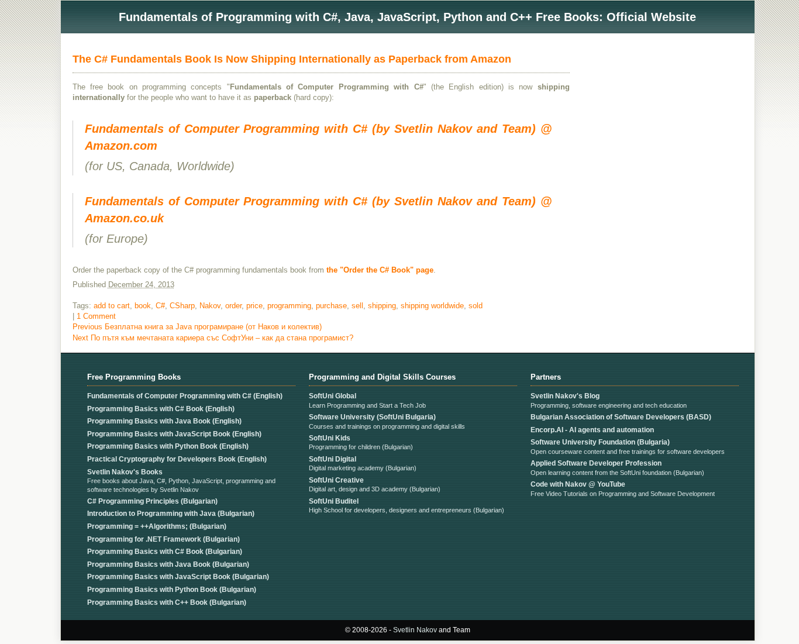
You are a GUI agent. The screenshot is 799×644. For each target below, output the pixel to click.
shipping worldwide (432, 305)
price (254, 305)
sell (357, 305)
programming (289, 305)
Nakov (210, 305)
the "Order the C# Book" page (379, 270)
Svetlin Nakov (415, 630)
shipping (382, 305)
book (143, 305)
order (233, 305)
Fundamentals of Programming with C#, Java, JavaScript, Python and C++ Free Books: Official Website (407, 17)
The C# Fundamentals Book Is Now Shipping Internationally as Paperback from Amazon (292, 59)
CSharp (182, 305)
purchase (331, 305)
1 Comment (96, 316)
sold (476, 305)
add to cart (112, 305)
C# (160, 305)
